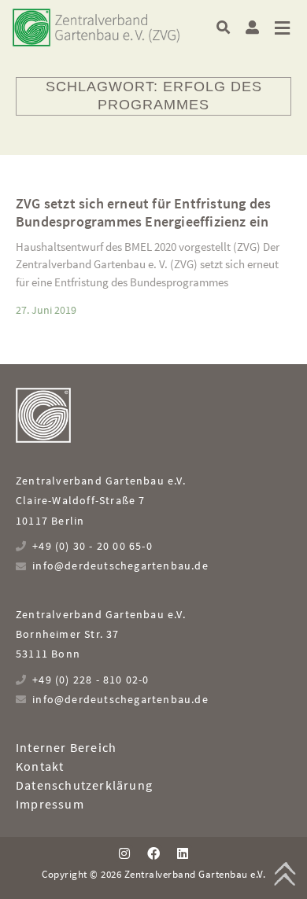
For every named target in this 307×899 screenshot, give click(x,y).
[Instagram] (123, 853)
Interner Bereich (66, 747)
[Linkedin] (182, 853)
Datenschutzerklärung (84, 785)
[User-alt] (252, 27)
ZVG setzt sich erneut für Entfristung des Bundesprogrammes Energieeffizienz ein (143, 212)
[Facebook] (153, 853)
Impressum (50, 804)
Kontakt (40, 766)
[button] (223, 27)
